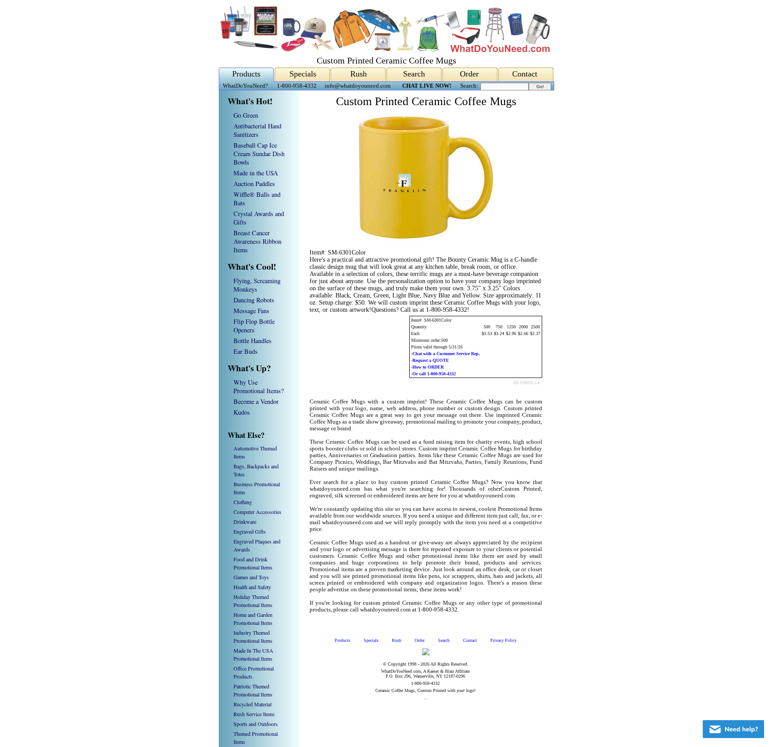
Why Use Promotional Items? (259, 386)
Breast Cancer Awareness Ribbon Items (257, 241)
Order (469, 73)
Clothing (243, 501)
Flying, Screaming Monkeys (257, 284)
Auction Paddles (254, 183)
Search (414, 73)
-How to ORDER (427, 367)
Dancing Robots (254, 300)
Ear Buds (246, 351)
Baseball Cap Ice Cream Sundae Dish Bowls (259, 153)
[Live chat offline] (733, 729)
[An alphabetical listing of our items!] (384, 50)
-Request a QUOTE (430, 360)
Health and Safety (252, 586)
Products (246, 73)
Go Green (246, 115)
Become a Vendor (256, 401)
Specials (302, 73)
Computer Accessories (257, 511)
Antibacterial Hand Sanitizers (257, 130)
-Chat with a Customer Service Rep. (445, 353)
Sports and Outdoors (256, 723)
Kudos (242, 412)
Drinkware (245, 521)
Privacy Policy (503, 640)
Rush (358, 73)
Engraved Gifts (250, 531)
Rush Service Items (254, 713)
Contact (524, 73)
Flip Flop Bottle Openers (254, 325)
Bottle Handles (253, 340)
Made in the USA (256, 173)
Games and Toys (251, 577)
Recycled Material (253, 704)
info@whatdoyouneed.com (358, 86)
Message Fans (251, 310)
